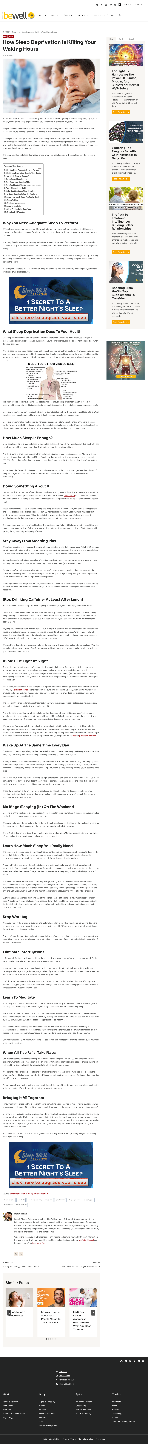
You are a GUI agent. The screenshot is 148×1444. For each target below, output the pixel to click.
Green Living (81, 1405)
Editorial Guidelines (86, 1439)
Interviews (116, 1401)
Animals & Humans (84, 1401)
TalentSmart (69, 495)
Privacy (66, 1439)
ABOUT (127, 4)
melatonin (48, 1200)
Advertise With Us (66, 1379)
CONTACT (139, 4)
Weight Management (48, 1425)
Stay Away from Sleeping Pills (18, 182)
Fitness (42, 1409)
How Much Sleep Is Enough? (17, 176)
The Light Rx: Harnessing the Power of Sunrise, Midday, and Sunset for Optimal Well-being (125, 79)
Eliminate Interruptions (16, 203)
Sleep (11, 36)
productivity (60, 1200)
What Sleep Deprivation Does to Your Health (23, 173)
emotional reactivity (34, 1200)
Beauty (42, 1405)
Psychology (8, 1417)
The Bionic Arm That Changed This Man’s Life (80, 1264)
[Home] (3, 32)
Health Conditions (47, 1413)
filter (74, 735)
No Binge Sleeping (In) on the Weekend (21, 194)
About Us (63, 1371)
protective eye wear (87, 735)
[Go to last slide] (9, 1313)
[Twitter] (102, 5)
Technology (117, 1413)
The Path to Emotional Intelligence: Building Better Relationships (122, 221)
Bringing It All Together (16, 212)
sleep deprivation (74, 1200)
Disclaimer (100, 1439)
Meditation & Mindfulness (14, 1413)
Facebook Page (39, 1243)
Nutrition (43, 1417)
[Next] (93, 1313)
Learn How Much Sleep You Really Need (23, 197)
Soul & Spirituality (83, 1413)
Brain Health (8, 1405)
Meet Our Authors (66, 1383)
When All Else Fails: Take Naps (19, 209)
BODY (5, 36)
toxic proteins (21, 1205)
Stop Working (12, 200)
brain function (9, 1200)
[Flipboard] (120, 5)
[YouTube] (111, 5)
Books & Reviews (10, 1401)
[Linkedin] (126, 1361)
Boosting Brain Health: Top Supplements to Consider (123, 293)
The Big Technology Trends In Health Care (21, 1264)
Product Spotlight (104, 15)
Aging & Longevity (47, 1401)
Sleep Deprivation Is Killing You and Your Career (30, 1193)
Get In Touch (64, 1375)
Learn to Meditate (14, 206)
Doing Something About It (16, 179)
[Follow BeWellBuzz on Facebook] (16, 1254)
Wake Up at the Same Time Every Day (20, 191)
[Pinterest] (115, 5)
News (114, 1405)
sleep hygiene (88, 1200)
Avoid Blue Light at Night (16, 188)
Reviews (115, 1409)
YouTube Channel (86, 1240)
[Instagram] (106, 5)
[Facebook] (97, 5)
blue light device (21, 689)
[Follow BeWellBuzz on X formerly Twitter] (21, 1254)
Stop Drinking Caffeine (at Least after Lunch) (23, 185)
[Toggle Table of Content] (38, 167)
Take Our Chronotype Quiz (123, 1421)
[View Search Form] (120, 15)
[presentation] (19, 1297)
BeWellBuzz (9, 55)
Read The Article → (121, 112)
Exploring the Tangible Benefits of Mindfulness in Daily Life (124, 153)
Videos (115, 1417)
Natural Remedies (83, 1409)
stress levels (8, 1205)
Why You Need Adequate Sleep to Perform (22, 170)
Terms (73, 1439)
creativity (21, 1200)
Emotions (7, 1409)
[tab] (46, 1339)
